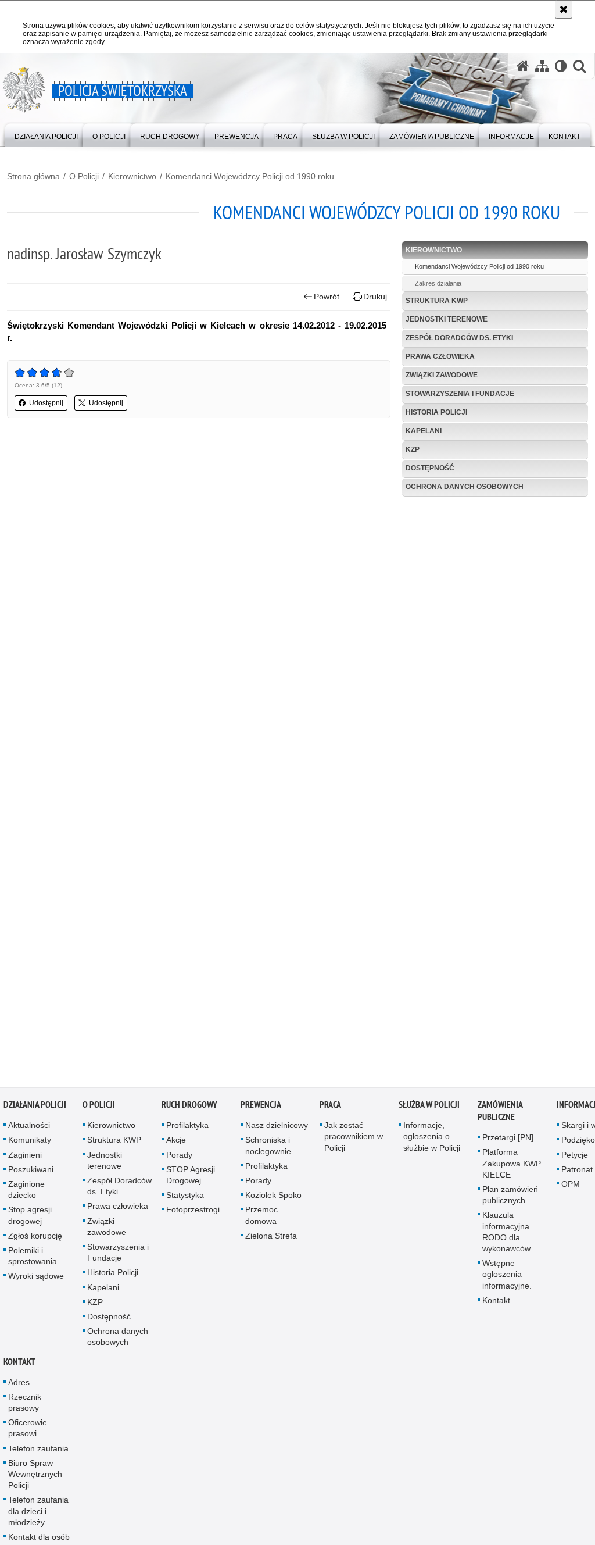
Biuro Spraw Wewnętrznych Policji (35, 1478)
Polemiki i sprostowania (32, 1260)
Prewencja (261, 1108)
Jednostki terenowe (447, 319)
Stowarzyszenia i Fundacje (460, 394)
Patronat (577, 1173)
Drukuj (375, 296)
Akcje (176, 1143)
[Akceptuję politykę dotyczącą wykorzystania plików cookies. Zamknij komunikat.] (563, 9)
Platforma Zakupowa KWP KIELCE (511, 1167)
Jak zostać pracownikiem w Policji (353, 1140)
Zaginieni (25, 1159)
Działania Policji (34, 1108)
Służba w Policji (429, 1108)
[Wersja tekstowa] (561, 66)
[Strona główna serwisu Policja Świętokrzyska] (523, 66)
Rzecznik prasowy (24, 1406)
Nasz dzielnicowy (276, 1129)
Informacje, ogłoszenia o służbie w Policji (431, 1140)
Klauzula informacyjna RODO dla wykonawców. (507, 1235)
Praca (330, 1108)
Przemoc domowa (261, 1219)
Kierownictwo (132, 176)
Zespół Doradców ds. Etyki (459, 338)
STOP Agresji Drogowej (190, 1179)
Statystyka (185, 1199)
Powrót (326, 296)
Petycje (574, 1159)
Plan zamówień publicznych (510, 1199)
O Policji (84, 176)
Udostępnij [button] (46, 403)
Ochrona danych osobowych (465, 487)
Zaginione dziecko (26, 1193)
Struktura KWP (437, 301)
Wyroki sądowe (36, 1279)
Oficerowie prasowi (27, 1432)
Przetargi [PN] (507, 1141)
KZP (413, 449)
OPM (570, 1188)
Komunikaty (29, 1143)
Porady (179, 1159)
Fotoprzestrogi (193, 1213)
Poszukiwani (30, 1173)
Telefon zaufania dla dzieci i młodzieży (38, 1514)
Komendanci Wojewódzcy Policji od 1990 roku (250, 176)
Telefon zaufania (38, 1452)
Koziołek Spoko (273, 1199)
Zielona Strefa (271, 1239)
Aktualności (29, 1129)
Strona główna (33, 176)
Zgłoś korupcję (35, 1239)
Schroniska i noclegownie (268, 1149)
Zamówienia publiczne (500, 1114)
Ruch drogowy (189, 1108)
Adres (19, 1386)
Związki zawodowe (442, 375)
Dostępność (430, 468)
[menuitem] (46, 134)
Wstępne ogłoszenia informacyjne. (507, 1278)
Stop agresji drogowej (30, 1219)
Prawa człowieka (440, 356)
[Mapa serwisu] (542, 66)
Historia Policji (436, 412)
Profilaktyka (187, 1129)
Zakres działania (438, 283)
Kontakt (496, 1304)
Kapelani (424, 431)
